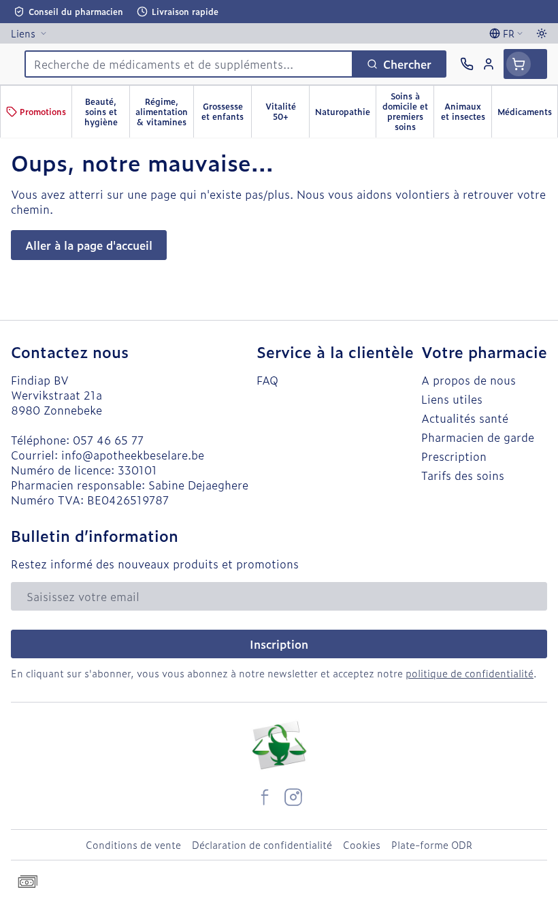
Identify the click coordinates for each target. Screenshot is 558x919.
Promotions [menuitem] (43, 112)
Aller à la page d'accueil (88, 245)
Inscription (279, 644)
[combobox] (188, 64)
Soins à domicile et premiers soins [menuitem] (407, 111)
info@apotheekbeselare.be (132, 455)
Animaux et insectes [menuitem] (466, 111)
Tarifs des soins (462, 475)
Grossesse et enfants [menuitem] (226, 111)
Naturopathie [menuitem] (345, 114)
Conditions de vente (133, 845)
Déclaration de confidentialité (262, 845)
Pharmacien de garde (477, 437)
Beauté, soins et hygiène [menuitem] (106, 111)
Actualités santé (464, 417)
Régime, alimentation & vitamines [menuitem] (164, 111)
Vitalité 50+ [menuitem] (287, 111)
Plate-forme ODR (431, 845)
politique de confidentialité (470, 673)
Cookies (361, 845)
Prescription (454, 456)
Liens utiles (451, 398)
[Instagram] (293, 797)
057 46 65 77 (108, 440)
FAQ (267, 379)
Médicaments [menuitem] (527, 114)
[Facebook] (265, 797)
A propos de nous (468, 379)
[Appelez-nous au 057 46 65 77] (467, 64)
